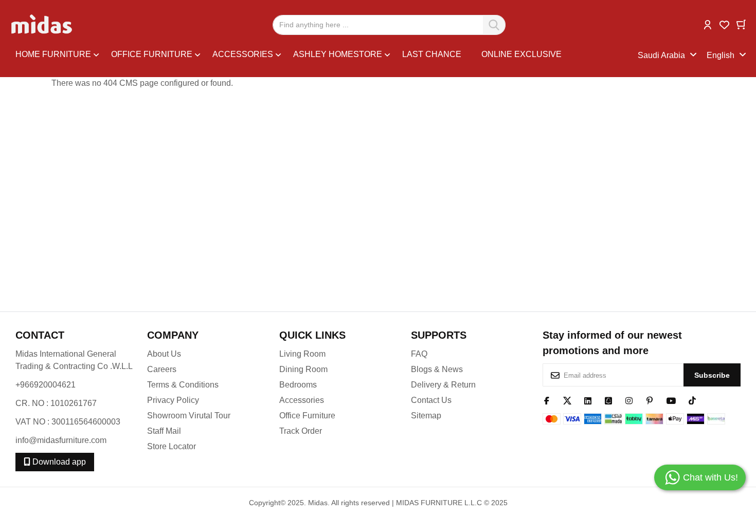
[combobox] (389, 25)
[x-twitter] (567, 400)
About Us (164, 353)
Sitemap (426, 415)
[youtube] (671, 400)
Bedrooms (298, 384)
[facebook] (547, 400)
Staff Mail (164, 431)
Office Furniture (307, 415)
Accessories (301, 400)
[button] (708, 24)
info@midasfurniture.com (60, 440)
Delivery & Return (443, 384)
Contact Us (431, 400)
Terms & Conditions (183, 384)
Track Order (300, 431)
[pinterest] (649, 400)
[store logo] (42, 24)
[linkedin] (588, 400)
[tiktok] (692, 400)
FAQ (419, 353)
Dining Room (303, 369)
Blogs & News (437, 369)
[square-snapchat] (608, 400)
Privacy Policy (173, 400)
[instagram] (629, 400)
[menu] (326, 55)
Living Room (302, 353)
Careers (161, 369)
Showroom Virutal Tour (188, 415)
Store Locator (171, 446)
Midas (318, 503)
